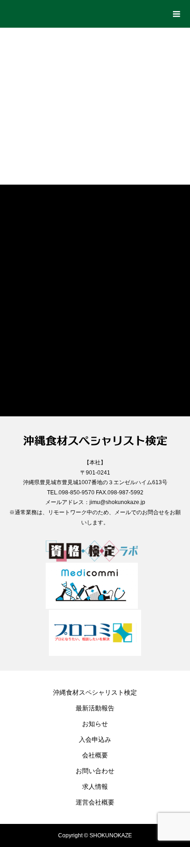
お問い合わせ (95, 771)
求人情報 (95, 786)
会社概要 (95, 755)
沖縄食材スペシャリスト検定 (95, 692)
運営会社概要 (95, 802)
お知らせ (95, 723)
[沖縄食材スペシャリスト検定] (85, 10)
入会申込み (95, 739)
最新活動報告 (95, 708)
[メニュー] (176, 14)
